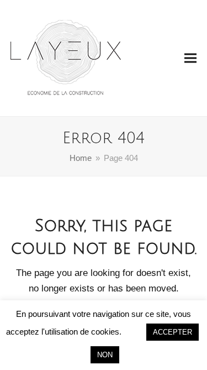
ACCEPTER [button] (172, 332)
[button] (190, 58)
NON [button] (105, 355)
